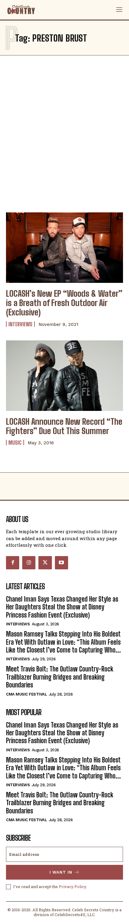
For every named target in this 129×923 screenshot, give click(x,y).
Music (15, 442)
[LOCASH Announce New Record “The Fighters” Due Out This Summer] (64, 375)
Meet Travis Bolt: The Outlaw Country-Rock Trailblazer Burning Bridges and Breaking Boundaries (59, 677)
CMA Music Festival (26, 694)
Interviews (20, 324)
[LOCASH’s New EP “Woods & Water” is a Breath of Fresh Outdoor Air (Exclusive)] (64, 247)
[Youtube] (61, 562)
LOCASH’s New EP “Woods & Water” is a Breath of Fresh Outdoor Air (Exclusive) (64, 302)
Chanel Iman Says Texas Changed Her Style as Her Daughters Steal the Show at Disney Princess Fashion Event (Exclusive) (62, 607)
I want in (61, 872)
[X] (45, 562)
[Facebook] (12, 562)
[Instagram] (28, 562)
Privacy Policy (72, 886)
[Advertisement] (64, 132)
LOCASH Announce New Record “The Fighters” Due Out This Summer (64, 426)
